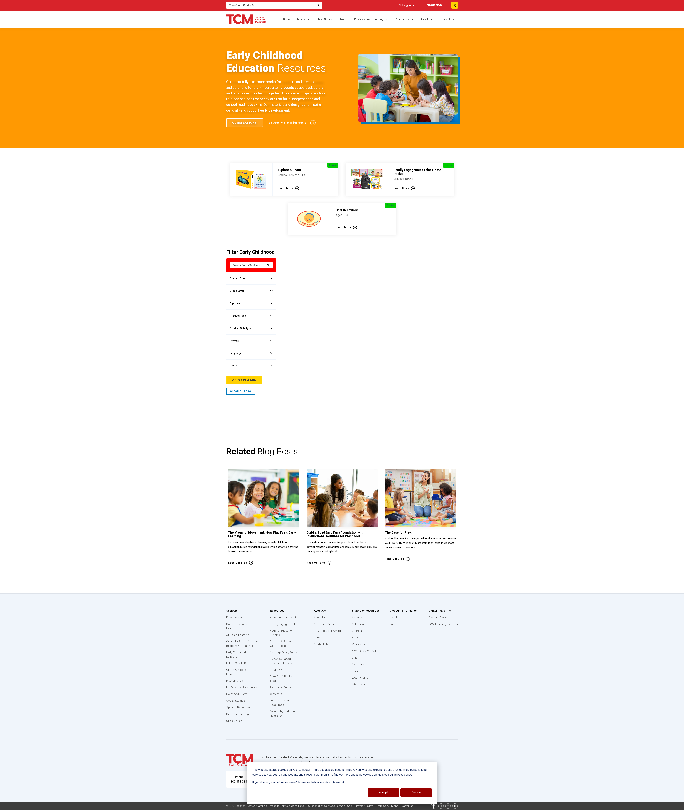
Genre (233, 365)
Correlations (244, 122)
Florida (356, 637)
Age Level (235, 303)
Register (395, 624)
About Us (320, 610)
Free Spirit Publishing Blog (283, 678)
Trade (343, 19)
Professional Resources (241, 687)
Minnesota (358, 644)
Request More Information (287, 122)
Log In (394, 617)
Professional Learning (369, 19)
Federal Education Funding (281, 633)
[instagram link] (448, 806)
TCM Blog (276, 670)
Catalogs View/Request (285, 652)
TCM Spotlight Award (327, 630)
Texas (355, 671)
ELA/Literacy (234, 617)
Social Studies (235, 700)
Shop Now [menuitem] (434, 5)
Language (236, 353)
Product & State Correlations (280, 643)
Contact (445, 19)
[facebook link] (433, 806)
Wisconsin (358, 684)
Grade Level (237, 290)
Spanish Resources (238, 707)
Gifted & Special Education (236, 672)
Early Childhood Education (236, 654)
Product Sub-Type (240, 328)
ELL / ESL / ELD (236, 663)
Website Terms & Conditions (287, 806)
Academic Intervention (284, 617)
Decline (416, 792)
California (358, 624)
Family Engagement (282, 624)
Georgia (357, 630)
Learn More (285, 188)
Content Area (237, 278)
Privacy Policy (364, 806)
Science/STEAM (236, 694)
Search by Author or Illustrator (283, 713)
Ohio (354, 657)
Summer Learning (237, 714)
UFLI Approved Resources (279, 702)
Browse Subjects (294, 19)
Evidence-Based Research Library (281, 661)
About (425, 19)
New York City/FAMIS (365, 651)
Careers (319, 637)
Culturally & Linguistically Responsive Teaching (242, 643)
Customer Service (325, 624)
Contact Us (321, 644)
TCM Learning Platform (443, 624)
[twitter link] (455, 806)
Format (234, 340)
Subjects (232, 610)
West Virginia (360, 677)
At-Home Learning (237, 635)
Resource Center (281, 687)
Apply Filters (244, 379)
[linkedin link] (441, 806)
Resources (402, 19)
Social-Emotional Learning (237, 626)
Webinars (276, 694)
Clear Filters (240, 391)
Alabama (357, 617)
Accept (383, 792)
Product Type (238, 315)
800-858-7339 (239, 781)
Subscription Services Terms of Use (330, 806)
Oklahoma (358, 664)
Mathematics (234, 680)
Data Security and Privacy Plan (395, 806)
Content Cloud (438, 617)
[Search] (318, 5)
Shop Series (324, 19)
